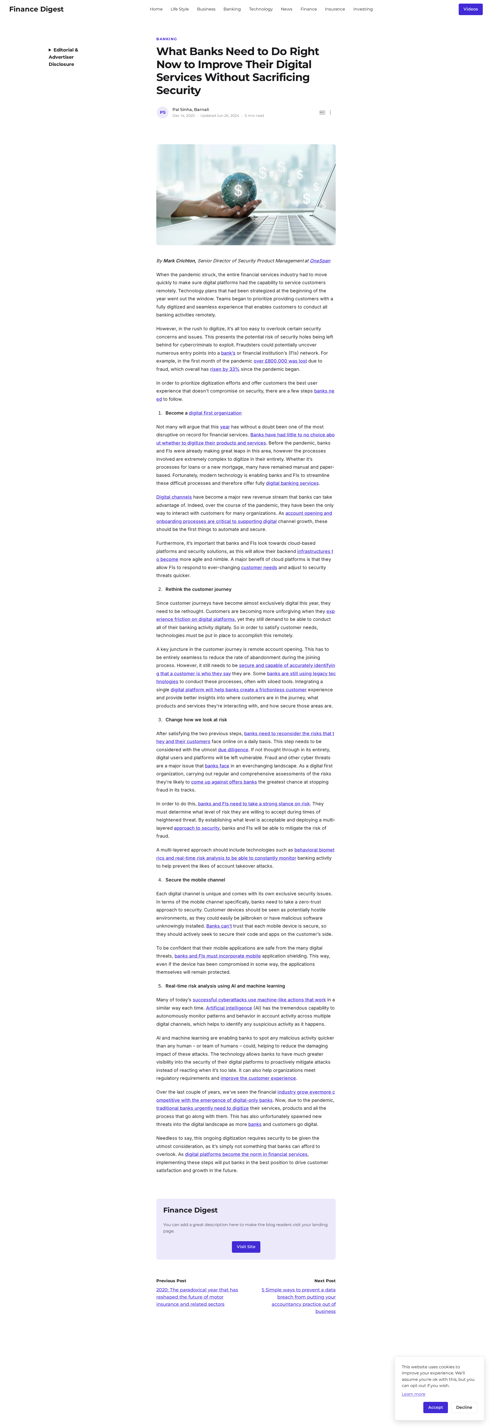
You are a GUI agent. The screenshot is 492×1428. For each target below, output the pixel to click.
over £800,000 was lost (280, 361)
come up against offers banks (224, 782)
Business (206, 9)
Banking (232, 9)
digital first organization (215, 413)
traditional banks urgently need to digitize (202, 1108)
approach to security (197, 828)
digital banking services (292, 483)
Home (156, 9)
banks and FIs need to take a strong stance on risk (254, 803)
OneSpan (320, 260)
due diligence (233, 749)
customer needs (259, 567)
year (225, 426)
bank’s (228, 353)
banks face (217, 765)
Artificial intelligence (229, 1008)
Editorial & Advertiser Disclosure (63, 57)
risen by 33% (225, 369)
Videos (471, 9)
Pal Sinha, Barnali (190, 109)
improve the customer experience (258, 1078)
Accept (435, 1407)
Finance (309, 9)
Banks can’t (219, 926)
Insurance (335, 9)
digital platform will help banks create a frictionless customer (239, 689)
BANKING (166, 39)
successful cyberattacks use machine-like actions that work (259, 999)
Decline (464, 1407)
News (286, 9)
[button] (330, 112)
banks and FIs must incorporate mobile (218, 956)
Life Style (180, 9)
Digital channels (174, 497)
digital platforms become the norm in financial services (246, 1154)
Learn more (413, 1393)
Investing (363, 9)
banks (255, 1124)
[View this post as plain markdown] (322, 112)
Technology (261, 9)
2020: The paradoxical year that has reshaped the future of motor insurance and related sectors (197, 1297)
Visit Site (246, 1246)
